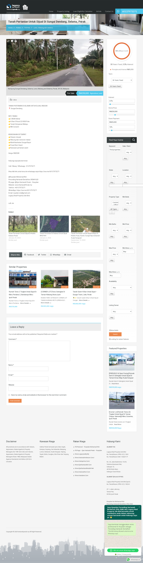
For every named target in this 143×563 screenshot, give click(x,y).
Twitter (43, 255)
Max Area (114, 272)
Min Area (128, 248)
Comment (12, 339)
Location (126, 170)
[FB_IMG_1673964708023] (54, 66)
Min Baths (112, 224)
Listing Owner (114, 305)
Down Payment (114, 118)
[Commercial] (115, 202)
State (111, 170)
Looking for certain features (119, 339)
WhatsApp (56, 255)
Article (98, 11)
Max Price (112, 248)
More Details (24, 303)
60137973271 (129, 11)
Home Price (113, 108)
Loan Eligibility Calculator (83, 11)
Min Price (126, 224)
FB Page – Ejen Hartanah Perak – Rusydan (88, 450)
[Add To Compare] (8, 41)
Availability (113, 281)
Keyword (112, 146)
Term (110, 74)
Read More (115, 383)
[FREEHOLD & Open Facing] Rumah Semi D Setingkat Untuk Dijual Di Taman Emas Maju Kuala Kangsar (121, 375)
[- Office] (115, 205)
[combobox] (115, 86)
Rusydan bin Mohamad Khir (115, 501)
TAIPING (27, 28)
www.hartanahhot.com (82, 472)
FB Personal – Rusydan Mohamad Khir (87, 447)
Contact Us (109, 11)
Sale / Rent (126, 146)
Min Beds (126, 197)
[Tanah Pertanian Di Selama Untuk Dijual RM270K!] (54, 224)
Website (11, 385)
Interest (111, 97)
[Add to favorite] (12, 42)
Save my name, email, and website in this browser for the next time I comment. (39, 395)
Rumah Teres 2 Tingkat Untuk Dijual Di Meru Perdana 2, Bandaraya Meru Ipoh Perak (22, 295)
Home (51, 11)
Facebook (30, 255)
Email (69, 255)
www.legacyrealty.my (82, 454)
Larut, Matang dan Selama (43, 28)
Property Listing (63, 11)
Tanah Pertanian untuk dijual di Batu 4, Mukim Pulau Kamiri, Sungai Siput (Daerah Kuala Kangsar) (85, 235)
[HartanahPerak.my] (17, 8)
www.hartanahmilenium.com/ (84, 457)
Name (11, 365)
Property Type (114, 197)
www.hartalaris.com (81, 475)
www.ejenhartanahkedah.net (84, 468)
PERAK (18, 28)
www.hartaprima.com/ (82, 461)
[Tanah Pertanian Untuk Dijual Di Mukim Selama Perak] (23, 224)
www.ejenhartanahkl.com (83, 465)
